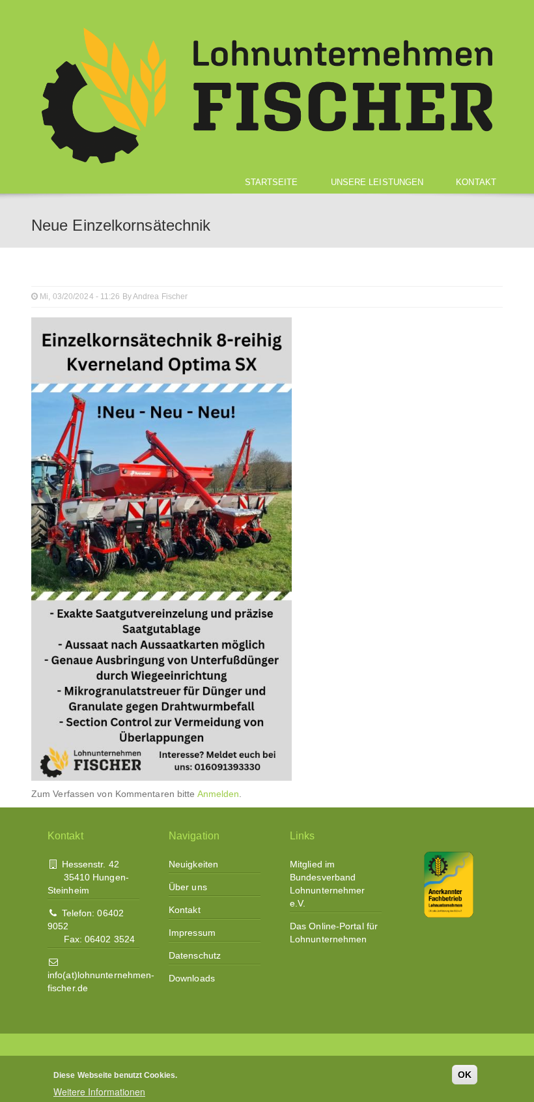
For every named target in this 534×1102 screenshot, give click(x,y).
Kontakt (476, 182)
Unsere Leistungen (377, 182)
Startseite (271, 182)
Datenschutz (195, 955)
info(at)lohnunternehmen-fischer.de (101, 981)
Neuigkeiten (193, 864)
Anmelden (218, 794)
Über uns (188, 887)
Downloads (192, 978)
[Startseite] (267, 94)
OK (464, 1074)
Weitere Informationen (99, 1091)
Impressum (192, 932)
